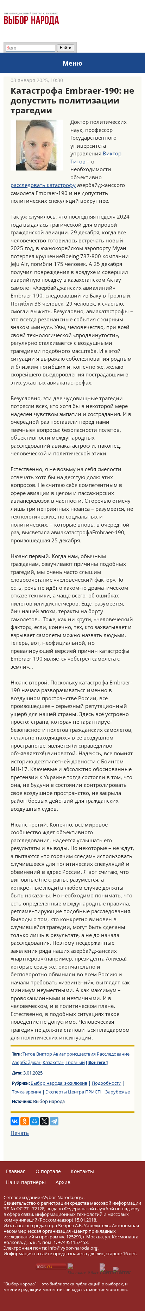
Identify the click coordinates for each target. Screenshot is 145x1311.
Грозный (75, 1062)
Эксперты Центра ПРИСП (73, 1092)
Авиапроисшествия (74, 1054)
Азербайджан (27, 1062)
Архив (63, 1182)
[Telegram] (54, 1121)
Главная (16, 1171)
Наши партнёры (26, 1182)
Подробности (106, 1083)
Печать (20, 1132)
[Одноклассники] (24, 1121)
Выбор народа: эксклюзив (59, 1083)
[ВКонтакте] (15, 1121)
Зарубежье (117, 1092)
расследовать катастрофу (43, 184)
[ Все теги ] (97, 1063)
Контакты (82, 1171)
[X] (44, 1121)
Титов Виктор (37, 1054)
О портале (48, 1171)
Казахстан (53, 1062)
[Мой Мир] (34, 1121)
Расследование (113, 1054)
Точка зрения (26, 1092)
